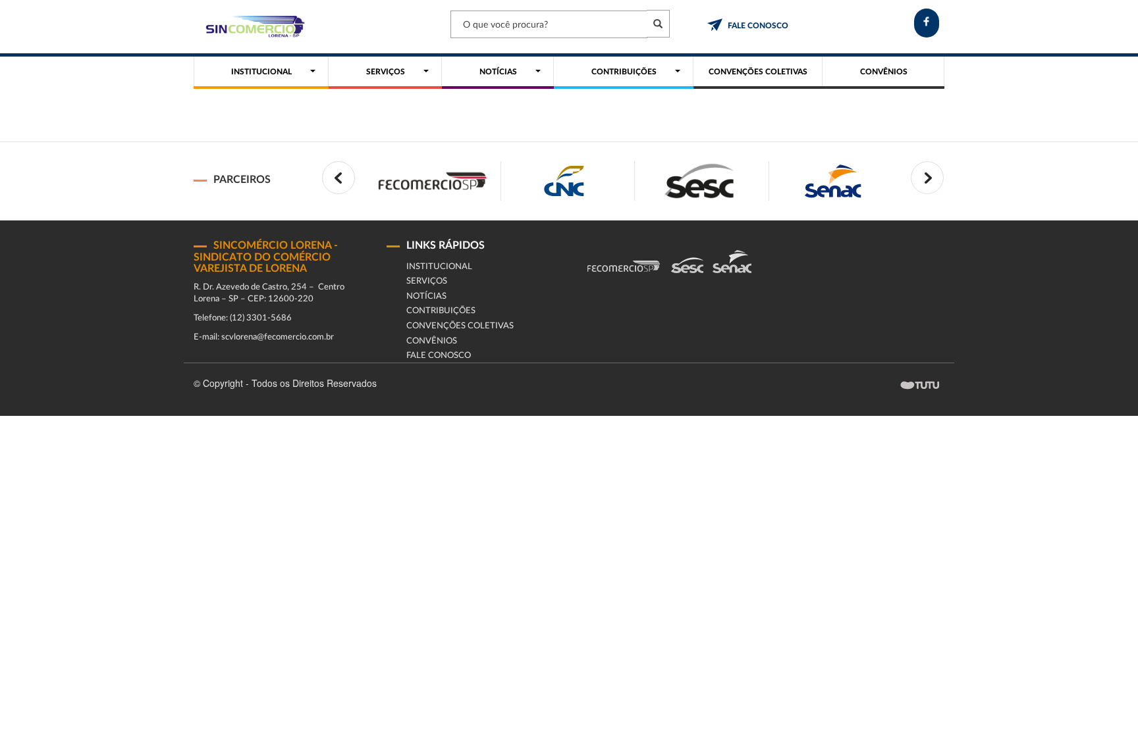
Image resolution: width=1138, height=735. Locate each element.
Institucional (439, 267)
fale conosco (758, 26)
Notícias (426, 296)
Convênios (431, 341)
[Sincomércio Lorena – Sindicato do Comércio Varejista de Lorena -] (253, 26)
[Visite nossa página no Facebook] (926, 23)
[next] (927, 177)
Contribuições (440, 311)
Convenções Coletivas (460, 326)
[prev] (338, 177)
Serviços (426, 281)
